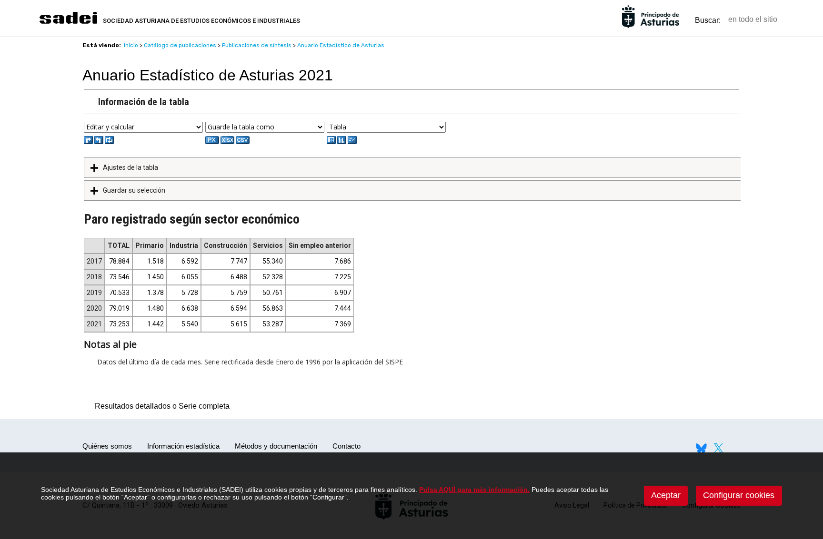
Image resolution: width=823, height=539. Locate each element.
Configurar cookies (738, 495)
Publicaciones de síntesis (256, 45)
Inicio (131, 45)
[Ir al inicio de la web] (68, 23)
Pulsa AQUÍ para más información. (474, 489)
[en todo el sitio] (800, 19)
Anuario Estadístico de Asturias (340, 45)
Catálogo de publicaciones (180, 45)
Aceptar (666, 495)
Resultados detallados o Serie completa (160, 406)
